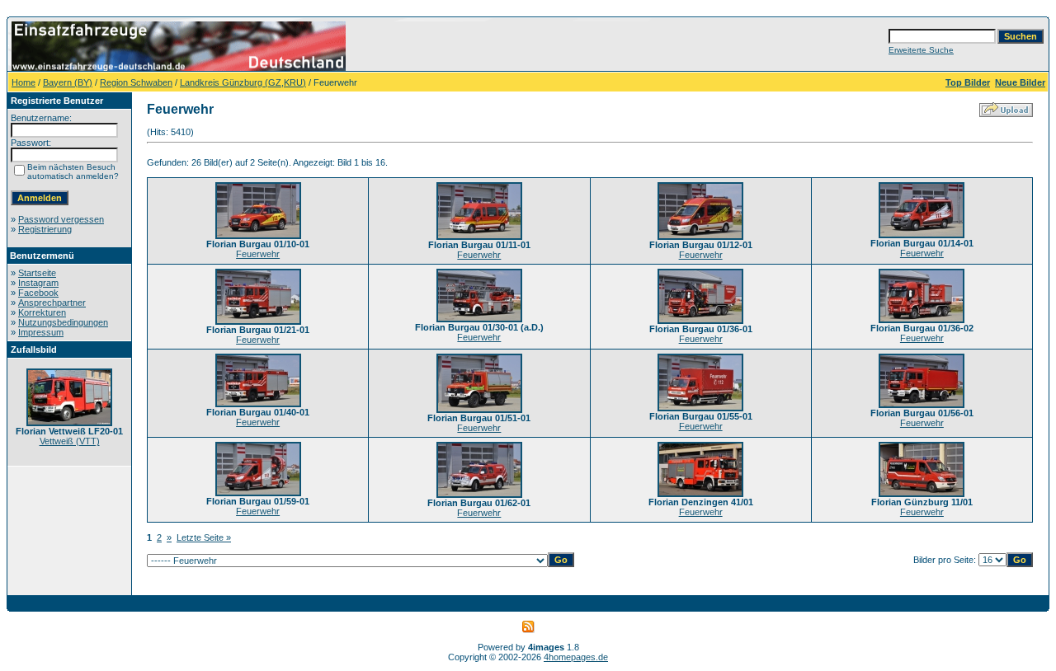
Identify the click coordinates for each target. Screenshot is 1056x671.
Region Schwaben (136, 82)
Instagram (38, 283)
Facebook (38, 293)
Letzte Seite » (204, 537)
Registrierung (45, 229)
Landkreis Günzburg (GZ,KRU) (243, 82)
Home (23, 82)
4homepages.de (576, 657)
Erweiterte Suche (921, 49)
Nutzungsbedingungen (63, 322)
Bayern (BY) (67, 82)
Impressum (41, 332)
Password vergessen (61, 219)
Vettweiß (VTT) (70, 441)
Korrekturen (42, 312)
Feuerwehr (258, 254)
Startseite (37, 273)
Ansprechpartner (52, 302)
